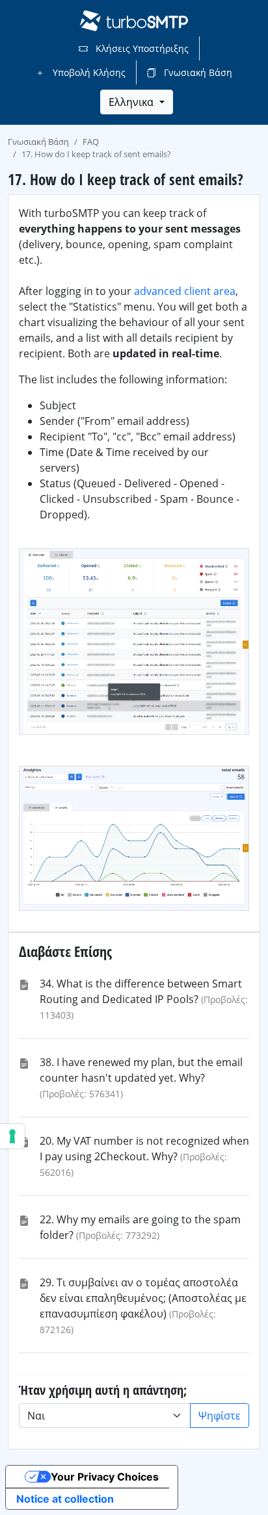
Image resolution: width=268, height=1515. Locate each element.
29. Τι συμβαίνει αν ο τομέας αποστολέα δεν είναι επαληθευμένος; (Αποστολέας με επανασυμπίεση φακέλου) (143, 1298)
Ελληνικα (132, 102)
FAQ (91, 141)
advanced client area (184, 291)
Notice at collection (65, 1498)
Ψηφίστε (219, 1415)
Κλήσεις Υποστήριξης (141, 48)
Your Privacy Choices (105, 1476)
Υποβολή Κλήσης (88, 72)
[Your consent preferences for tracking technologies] (12, 1136)
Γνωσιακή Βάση (196, 72)
